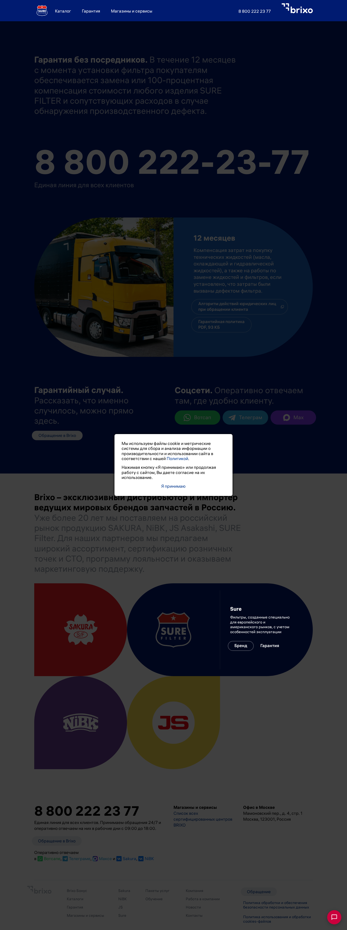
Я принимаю (173, 486)
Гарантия (91, 11)
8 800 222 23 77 (254, 11)
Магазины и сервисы (131, 11)
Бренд (58, 649)
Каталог (63, 11)
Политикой (177, 458)
